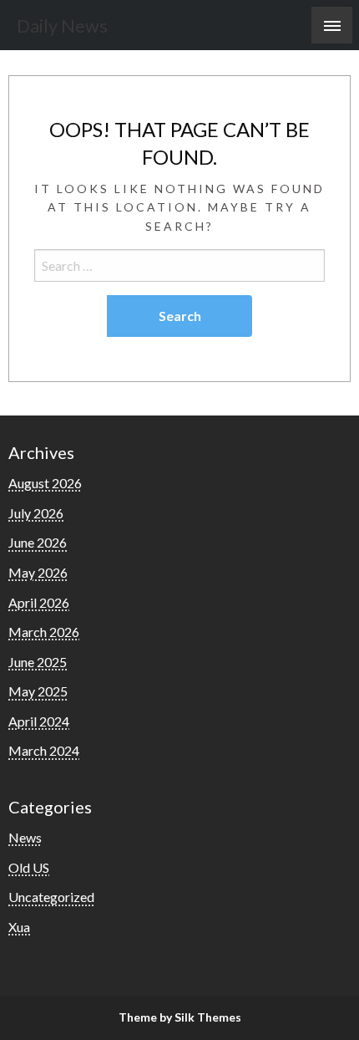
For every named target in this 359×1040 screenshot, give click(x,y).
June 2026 (37, 542)
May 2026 (38, 572)
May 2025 (38, 691)
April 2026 (38, 602)
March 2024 (43, 750)
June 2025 (37, 662)
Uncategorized (51, 897)
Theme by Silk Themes (180, 1017)
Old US (28, 867)
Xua (19, 927)
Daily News (62, 26)
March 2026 (43, 632)
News (25, 837)
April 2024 (38, 721)
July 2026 (35, 513)
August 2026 (45, 483)
